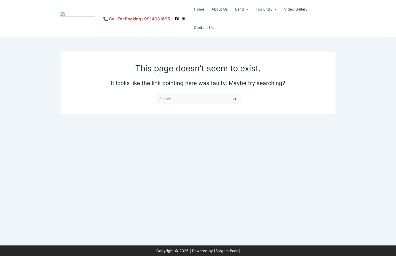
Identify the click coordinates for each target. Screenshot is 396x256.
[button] (246, 9)
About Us (220, 9)
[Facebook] (177, 19)
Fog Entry (264, 9)
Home (199, 9)
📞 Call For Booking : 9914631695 (136, 19)
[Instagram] (184, 19)
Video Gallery (296, 9)
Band (239, 9)
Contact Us (204, 27)
